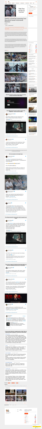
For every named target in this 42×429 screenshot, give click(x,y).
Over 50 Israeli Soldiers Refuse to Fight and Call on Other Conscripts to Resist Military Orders (10, 393)
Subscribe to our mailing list (31, 10)
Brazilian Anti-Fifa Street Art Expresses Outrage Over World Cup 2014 (21, 399)
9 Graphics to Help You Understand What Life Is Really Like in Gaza (21, 393)
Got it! (36, 426)
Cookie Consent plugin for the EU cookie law (36, 427)
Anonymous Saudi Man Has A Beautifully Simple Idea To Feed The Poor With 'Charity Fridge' (10, 399)
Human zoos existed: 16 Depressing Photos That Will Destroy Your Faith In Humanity (14, 29)
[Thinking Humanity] (8, 1)
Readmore (30, 95)
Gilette (7, 50)
